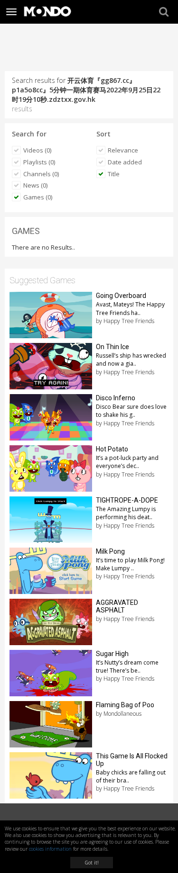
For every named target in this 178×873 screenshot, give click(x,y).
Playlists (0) (39, 162)
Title (114, 174)
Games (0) (37, 197)
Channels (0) (41, 174)
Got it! (91, 862)
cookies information (50, 849)
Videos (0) (37, 150)
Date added (125, 162)
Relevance (123, 150)
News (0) (35, 185)
